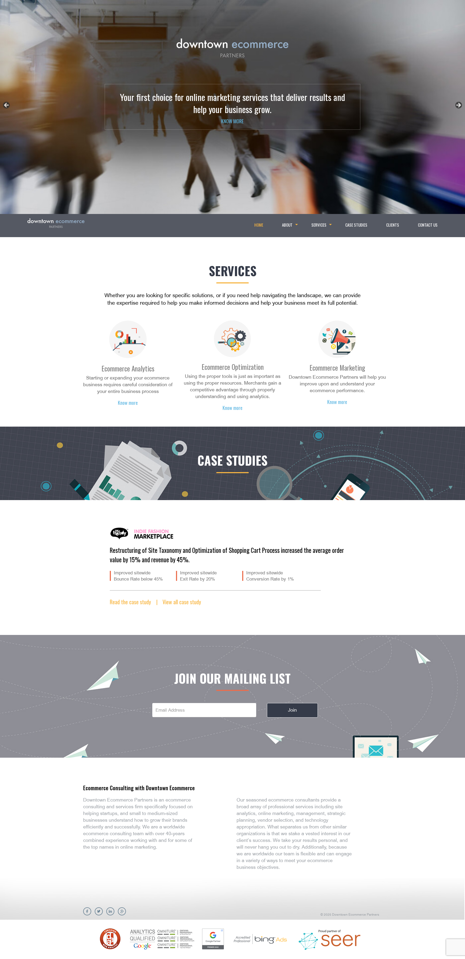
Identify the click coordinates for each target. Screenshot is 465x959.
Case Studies (356, 225)
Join (292, 710)
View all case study (182, 602)
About (289, 226)
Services (320, 226)
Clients (392, 225)
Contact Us (428, 225)
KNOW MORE (232, 121)
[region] (232, 107)
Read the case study (131, 602)
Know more (128, 402)
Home (258, 225)
